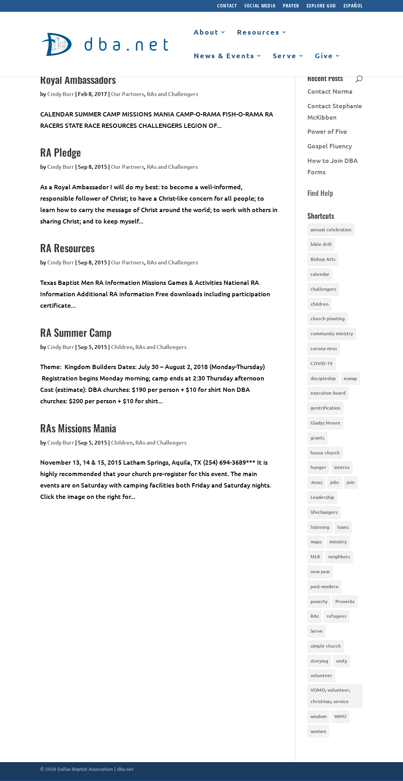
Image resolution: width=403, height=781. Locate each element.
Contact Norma (330, 91)
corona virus (324, 348)
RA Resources (67, 247)
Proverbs (345, 601)
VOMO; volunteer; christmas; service (330, 696)
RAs (315, 616)
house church (325, 452)
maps (316, 541)
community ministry (332, 333)
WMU (340, 716)
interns (341, 467)
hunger (318, 467)
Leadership (322, 497)
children (320, 304)
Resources (258, 32)
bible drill (321, 244)
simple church (326, 646)
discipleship (323, 378)
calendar (320, 274)
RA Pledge (60, 152)
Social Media (259, 6)
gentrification (325, 407)
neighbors (339, 556)
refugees (336, 616)
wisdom (319, 716)
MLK (315, 556)
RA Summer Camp (75, 332)
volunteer (321, 675)
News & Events (224, 56)
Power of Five (327, 131)
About (206, 32)
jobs (334, 482)
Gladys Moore (325, 422)
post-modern (324, 586)
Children (122, 347)
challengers (323, 289)
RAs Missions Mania (78, 428)
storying (319, 660)
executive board (328, 393)
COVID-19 (322, 363)
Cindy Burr (60, 94)
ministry (338, 541)
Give (324, 56)
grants (317, 437)
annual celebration (331, 229)
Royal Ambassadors (78, 79)
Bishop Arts (323, 259)
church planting (328, 318)
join (351, 482)
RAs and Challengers (172, 94)
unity (341, 660)
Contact (227, 6)
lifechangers (324, 512)
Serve (285, 56)
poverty (319, 601)
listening (320, 527)
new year (320, 571)
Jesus (316, 482)
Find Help (320, 193)
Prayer (291, 6)
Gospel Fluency (329, 145)
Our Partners (127, 94)
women (318, 731)
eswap (350, 378)
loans (343, 527)
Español (353, 6)
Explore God (321, 6)
